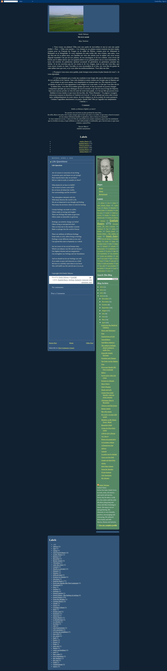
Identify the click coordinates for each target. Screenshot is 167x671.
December (105, 299)
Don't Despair (106, 387)
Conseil (107, 213)
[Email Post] (90, 277)
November (105, 302)
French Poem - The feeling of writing (65, 595)
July (103, 314)
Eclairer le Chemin (112, 217)
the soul (108, 268)
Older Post (89, 343)
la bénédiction (112, 248)
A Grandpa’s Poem (107, 442)
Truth (114, 268)
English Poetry (84, 143)
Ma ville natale (106, 412)
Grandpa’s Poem (101, 244)
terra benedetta (112, 266)
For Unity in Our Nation (109, 361)
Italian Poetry (84, 152)
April (104, 323)
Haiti (110, 244)
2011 (102, 293)
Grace (113, 241)
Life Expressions (102, 253)
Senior (99, 263)
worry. (109, 271)
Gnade (106, 241)
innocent (85, 280)
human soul (57, 612)
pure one (113, 261)
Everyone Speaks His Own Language (65, 583)
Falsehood (100, 229)
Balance (106, 208)
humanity (78, 280)
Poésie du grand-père (108, 439)
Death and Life (106, 390)
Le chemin (100, 251)
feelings (71, 280)
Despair (107, 215)
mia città (56, 634)
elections (102, 221)
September (105, 308)
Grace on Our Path (107, 457)
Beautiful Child (106, 425)
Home (71, 343)
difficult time (101, 217)
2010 (102, 296)
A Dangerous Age (107, 445)
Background (103, 194)
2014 (102, 287)
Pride (107, 261)
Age (108, 203)
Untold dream (101, 271)
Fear (107, 229)
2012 (102, 290)
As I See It (104, 436)
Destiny (114, 215)
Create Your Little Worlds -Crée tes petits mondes (107, 395)
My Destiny (105, 478)
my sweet (104, 258)
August (104, 311)
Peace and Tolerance (108, 330)
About (101, 191)
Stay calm (102, 266)
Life (114, 251)
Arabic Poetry (84, 141)
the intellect (100, 268)
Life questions (114, 253)
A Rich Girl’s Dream (108, 433)
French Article (84, 145)
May (103, 320)
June (103, 317)
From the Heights (106, 239)
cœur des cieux (58, 565)
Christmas (110, 210)
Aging (114, 203)
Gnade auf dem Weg (108, 460)
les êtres (108, 251)
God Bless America (107, 342)
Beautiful (113, 208)
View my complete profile (108, 525)
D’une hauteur (106, 472)
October (105, 305)
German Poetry (84, 150)
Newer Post (53, 343)
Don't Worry (105, 384)
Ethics (103, 373)
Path (111, 258)
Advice (102, 203)
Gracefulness (105, 339)
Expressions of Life (108, 336)
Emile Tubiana (104, 485)
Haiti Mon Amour (107, 466)
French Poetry (84, 148)
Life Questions (106, 475)
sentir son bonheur (108, 263)
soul (90, 282)
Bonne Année (101, 210)
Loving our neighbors (106, 256)
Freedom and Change (108, 358)
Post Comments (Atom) (66, 348)
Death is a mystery (59, 569)
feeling (114, 229)
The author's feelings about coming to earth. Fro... (108, 348)
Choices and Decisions (109, 406)
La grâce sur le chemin (109, 454)
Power (101, 261)
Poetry (116, 258)
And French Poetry (103, 205)
